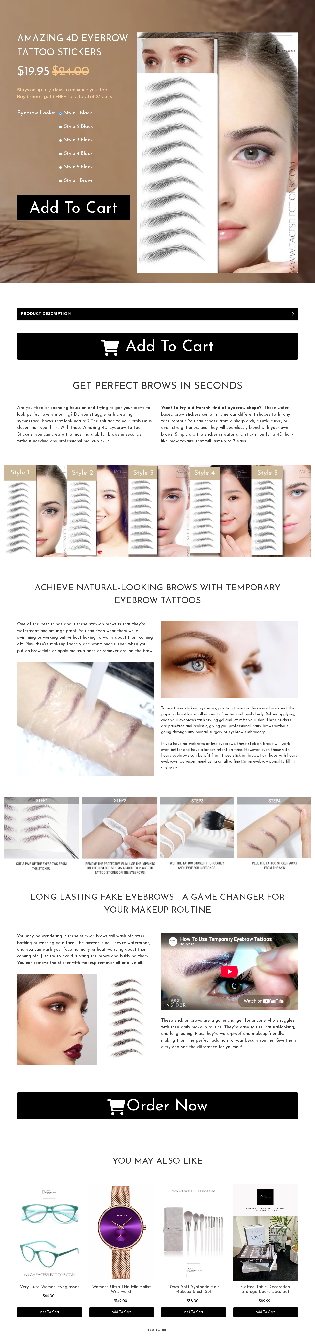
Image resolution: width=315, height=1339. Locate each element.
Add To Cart (73, 209)
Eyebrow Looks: (36, 113)
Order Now (167, 1106)
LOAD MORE (157, 1330)
